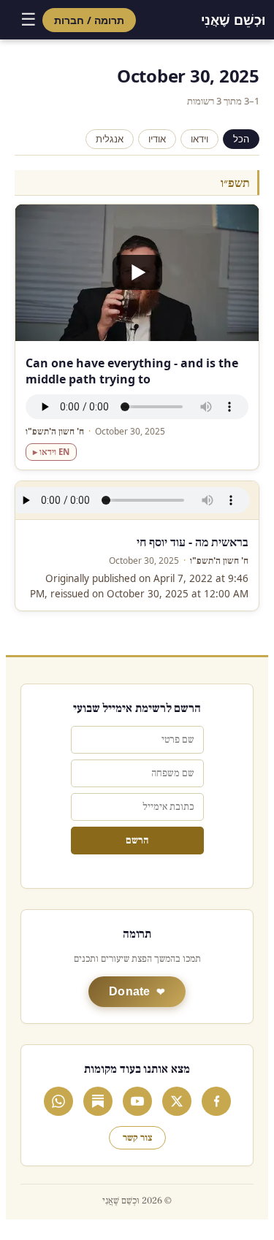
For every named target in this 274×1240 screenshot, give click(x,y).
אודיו (157, 139)
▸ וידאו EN (51, 451)
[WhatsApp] (58, 1101)
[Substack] (98, 1101)
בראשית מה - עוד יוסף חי (192, 542)
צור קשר (137, 1138)
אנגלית (109, 139)
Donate (130, 991)
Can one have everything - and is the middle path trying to (132, 371)
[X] (176, 1101)
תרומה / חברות (89, 20)
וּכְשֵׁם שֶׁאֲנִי (233, 19)
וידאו (199, 139)
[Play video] (137, 272)
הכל (241, 139)
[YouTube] (137, 1101)
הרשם (137, 840)
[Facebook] (216, 1101)
